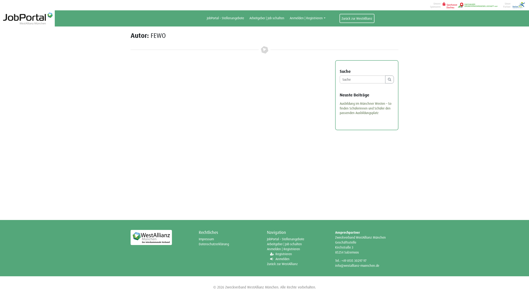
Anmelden (282, 259)
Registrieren (283, 254)
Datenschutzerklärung (214, 244)
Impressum (206, 239)
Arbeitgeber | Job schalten (266, 18)
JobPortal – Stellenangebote (225, 18)
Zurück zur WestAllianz (357, 18)
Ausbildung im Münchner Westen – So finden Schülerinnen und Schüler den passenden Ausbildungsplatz (365, 108)
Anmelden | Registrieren (306, 18)
